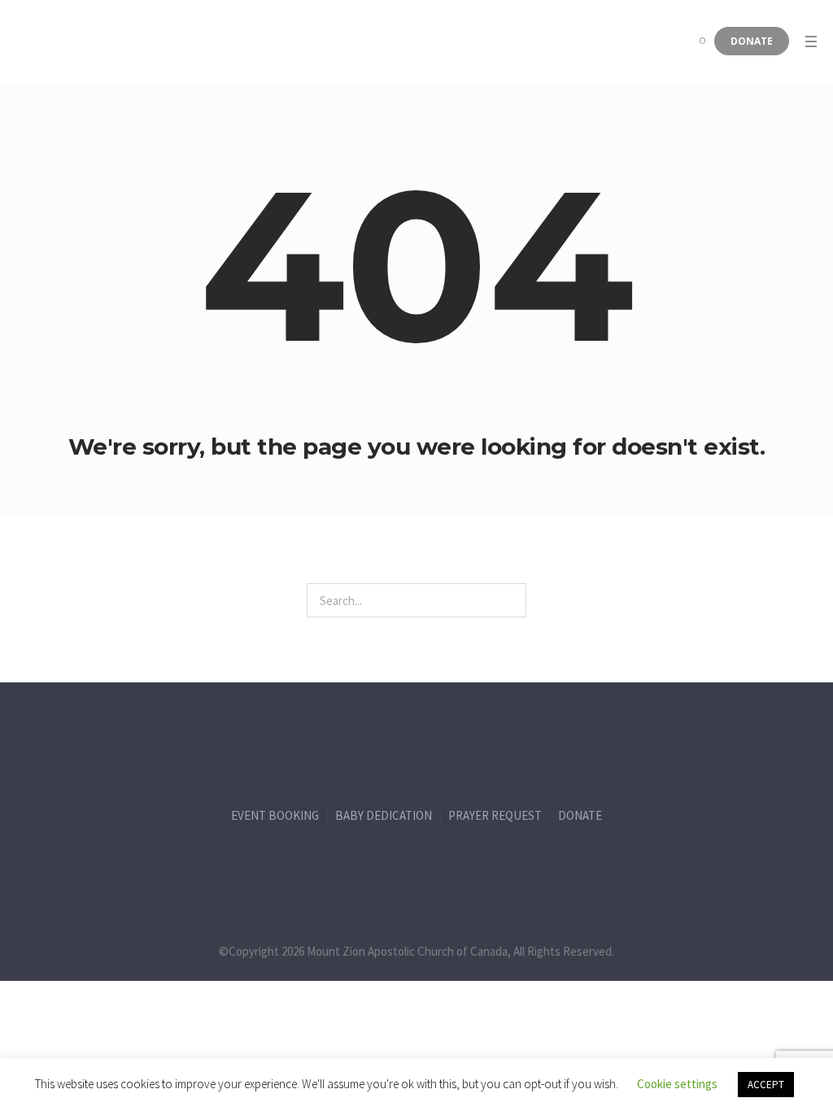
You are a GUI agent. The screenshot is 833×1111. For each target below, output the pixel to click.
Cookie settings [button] (677, 1083)
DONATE (580, 815)
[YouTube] (518, 865)
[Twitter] (383, 865)
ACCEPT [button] (766, 1084)
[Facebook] (315, 865)
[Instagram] (450, 865)
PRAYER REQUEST (495, 815)
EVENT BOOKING (275, 815)
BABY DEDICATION (383, 815)
